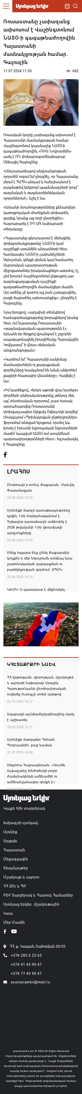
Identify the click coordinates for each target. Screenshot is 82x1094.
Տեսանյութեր (15, 868)
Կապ (8, 913)
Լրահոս (18, 472)
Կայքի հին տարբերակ (24, 808)
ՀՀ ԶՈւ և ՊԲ (14, 886)
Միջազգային (15, 859)
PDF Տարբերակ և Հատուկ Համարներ (38, 895)
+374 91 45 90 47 (26, 964)
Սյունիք (10, 832)
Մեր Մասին (14, 922)
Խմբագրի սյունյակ (20, 823)
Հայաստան (14, 850)
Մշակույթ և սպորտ (21, 877)
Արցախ (10, 841)
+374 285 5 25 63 (26, 955)
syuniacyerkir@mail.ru (30, 982)
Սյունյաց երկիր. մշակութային (31, 904)
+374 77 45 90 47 (26, 973)
